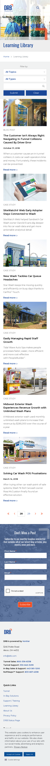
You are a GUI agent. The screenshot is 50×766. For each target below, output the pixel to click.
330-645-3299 (26, 665)
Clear (36, 93)
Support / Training (11, 701)
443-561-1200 (33, 668)
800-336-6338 (24, 661)
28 (21, 513)
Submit (14, 93)
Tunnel (6, 691)
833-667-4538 (32, 672)
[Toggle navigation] (44, 8)
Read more (9, 169)
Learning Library (10, 706)
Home (6, 56)
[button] (12, 759)
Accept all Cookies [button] (13, 754)
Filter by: (24, 66)
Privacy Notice (20, 747)
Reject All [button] (29, 754)
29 (28, 513)
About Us (7, 710)
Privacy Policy (9, 715)
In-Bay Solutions (11, 696)
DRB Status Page (11, 720)
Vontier (26, 641)
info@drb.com (10, 656)
